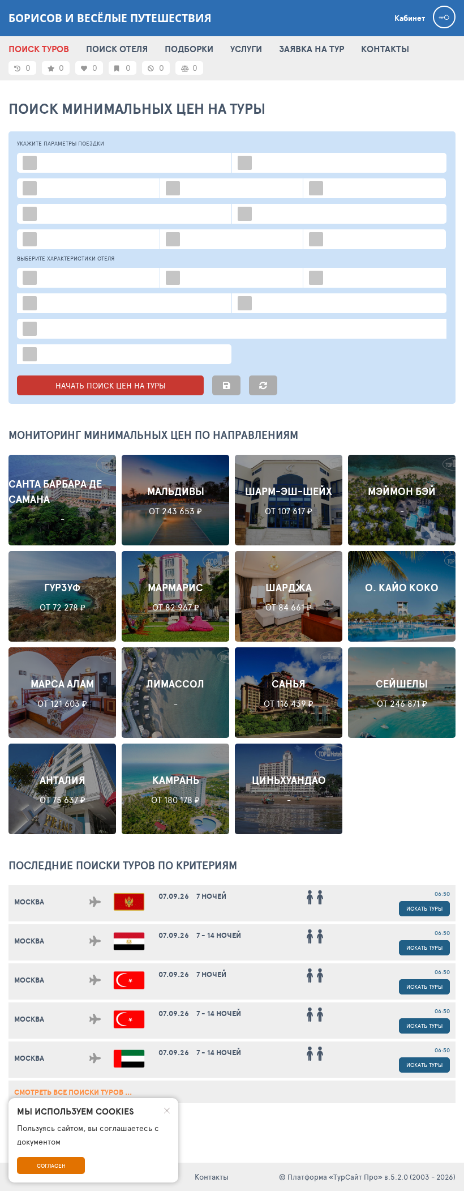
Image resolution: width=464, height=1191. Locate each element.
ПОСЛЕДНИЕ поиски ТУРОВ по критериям (122, 865)
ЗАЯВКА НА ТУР (311, 49)
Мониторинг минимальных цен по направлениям (153, 435)
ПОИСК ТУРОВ (38, 49)
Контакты (212, 1176)
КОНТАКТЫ (385, 49)
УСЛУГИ (246, 49)
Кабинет (409, 18)
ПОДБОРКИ (189, 49)
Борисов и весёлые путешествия (110, 18)
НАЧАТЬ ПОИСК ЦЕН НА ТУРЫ (110, 385)
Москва (29, 902)
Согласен (51, 1165)
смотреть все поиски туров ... (73, 1092)
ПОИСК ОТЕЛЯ (117, 49)
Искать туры (424, 908)
